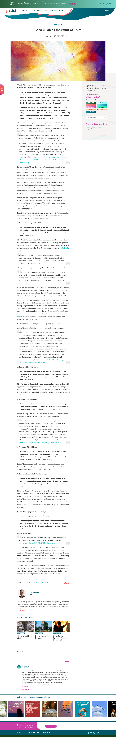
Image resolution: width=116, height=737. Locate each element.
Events (61, 11)
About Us (24, 11)
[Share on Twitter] (2, 90)
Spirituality (102, 109)
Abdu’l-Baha (64, 248)
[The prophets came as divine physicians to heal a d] (83, 709)
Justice (91, 105)
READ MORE (21, 611)
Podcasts (53, 11)
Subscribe (51, 726)
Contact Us (21, 732)
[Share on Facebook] (2, 86)
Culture (102, 105)
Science (102, 107)
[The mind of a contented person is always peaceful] (66, 709)
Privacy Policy (33, 732)
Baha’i (46, 293)
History (91, 107)
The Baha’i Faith (35, 11)
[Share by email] (66, 583)
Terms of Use (46, 732)
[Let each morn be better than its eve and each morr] (100, 709)
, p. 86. (45, 443)
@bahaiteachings (43, 697)
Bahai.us (59, 5)
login (108, 10)
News (91, 109)
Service (91, 103)
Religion (58, 24)
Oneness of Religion (28, 583)
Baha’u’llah (55, 125)
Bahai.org (63, 3)
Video (46, 11)
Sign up (103, 135)
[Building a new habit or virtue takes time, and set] (50, 709)
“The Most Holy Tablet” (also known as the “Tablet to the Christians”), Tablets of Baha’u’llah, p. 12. (42, 160)
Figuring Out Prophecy (63, 36)
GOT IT (73, 3)
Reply (27, 689)
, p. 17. (46, 543)
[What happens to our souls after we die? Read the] (16, 709)
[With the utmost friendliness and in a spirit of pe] (32, 709)
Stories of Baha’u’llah (42, 583)
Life (101, 103)
